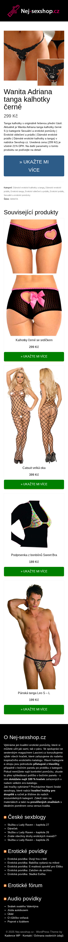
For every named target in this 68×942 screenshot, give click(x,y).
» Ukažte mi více (34, 166)
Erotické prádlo (57, 191)
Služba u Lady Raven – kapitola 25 (28, 839)
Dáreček (13, 828)
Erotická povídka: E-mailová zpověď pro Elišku (35, 866)
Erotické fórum (25, 885)
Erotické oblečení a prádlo (37, 191)
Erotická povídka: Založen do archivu (30, 870)
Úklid (10, 913)
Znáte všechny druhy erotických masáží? (32, 836)
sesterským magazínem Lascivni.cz (25, 752)
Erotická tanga (17, 191)
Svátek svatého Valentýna (23, 906)
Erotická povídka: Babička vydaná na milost (33, 862)
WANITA (14, 199)
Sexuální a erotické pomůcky (17, 195)
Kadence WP (12, 935)
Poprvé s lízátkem (18, 921)
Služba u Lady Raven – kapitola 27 (28, 824)
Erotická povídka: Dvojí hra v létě (27, 858)
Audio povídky (24, 899)
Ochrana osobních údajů (48, 935)
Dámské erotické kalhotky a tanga (28, 187)
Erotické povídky (27, 851)
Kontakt (27, 935)
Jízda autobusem (18, 910)
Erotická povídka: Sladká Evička (27, 874)
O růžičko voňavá (18, 917)
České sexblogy (27, 817)
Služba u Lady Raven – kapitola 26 (28, 832)
